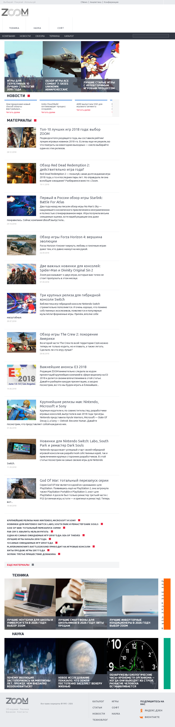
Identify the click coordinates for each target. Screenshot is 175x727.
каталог (69, 36)
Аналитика (95, 2)
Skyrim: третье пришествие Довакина (31, 554)
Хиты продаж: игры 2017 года (26, 550)
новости (25, 36)
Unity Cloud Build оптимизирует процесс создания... (53, 108)
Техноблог (100, 719)
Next (115, 108)
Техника (14, 28)
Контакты (22, 712)
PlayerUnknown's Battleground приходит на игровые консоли (48, 546)
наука (18, 634)
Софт (60, 28)
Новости (98, 713)
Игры (115, 701)
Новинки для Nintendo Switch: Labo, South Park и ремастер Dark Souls (52, 524)
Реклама (24, 709)
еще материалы (18, 564)
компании (8, 36)
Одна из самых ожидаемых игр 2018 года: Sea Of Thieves (43, 535)
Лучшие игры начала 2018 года (26, 539)
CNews (84, 2)
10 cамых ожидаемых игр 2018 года (30, 543)
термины (54, 36)
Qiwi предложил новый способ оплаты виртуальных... (18, 108)
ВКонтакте (152, 717)
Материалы (19, 120)
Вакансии (11, 712)
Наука (37, 28)
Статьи (97, 707)
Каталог (98, 701)
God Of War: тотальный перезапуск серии (34, 528)
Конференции (111, 2)
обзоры (40, 36)
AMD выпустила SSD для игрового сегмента (89, 107)
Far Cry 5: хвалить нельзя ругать (28, 531)
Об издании (12, 709)
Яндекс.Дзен (153, 710)
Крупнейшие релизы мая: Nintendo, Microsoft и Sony (41, 520)
